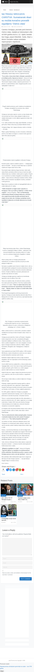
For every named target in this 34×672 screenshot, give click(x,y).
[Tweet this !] (10, 470)
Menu (6, 1)
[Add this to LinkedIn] (13, 470)
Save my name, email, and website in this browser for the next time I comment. (16, 573)
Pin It (21, 474)
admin (4, 501)
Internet (11, 9)
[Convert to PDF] (23, 470)
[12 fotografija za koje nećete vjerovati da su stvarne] (9, 510)
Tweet (3, 474)
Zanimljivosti (17, 9)
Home (4, 9)
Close (2, 671)
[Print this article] (20, 470)
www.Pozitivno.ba (13, 660)
